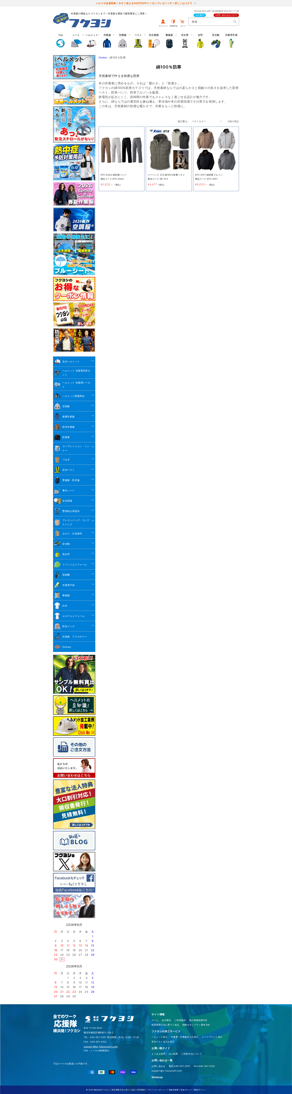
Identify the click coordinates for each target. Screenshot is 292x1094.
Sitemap (157, 1077)
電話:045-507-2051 (179, 1066)
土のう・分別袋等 (72, 533)
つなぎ (66, 459)
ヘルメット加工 (160, 1037)
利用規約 (141, 1090)
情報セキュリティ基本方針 (196, 1024)
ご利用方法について (191, 1053)
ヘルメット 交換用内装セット (76, 372)
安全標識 (67, 500)
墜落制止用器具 (71, 511)
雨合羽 (66, 554)
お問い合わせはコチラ (226, 15)
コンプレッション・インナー (76, 448)
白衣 (64, 605)
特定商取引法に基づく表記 (165, 1024)
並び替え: (183, 121)
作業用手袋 (68, 585)
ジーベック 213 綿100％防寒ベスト (166, 174)
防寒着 (66, 437)
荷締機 (66, 574)
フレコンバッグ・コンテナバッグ (76, 522)
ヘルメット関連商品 (73, 395)
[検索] (235, 21)
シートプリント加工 (212, 1037)
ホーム (155, 1020)
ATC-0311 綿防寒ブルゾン (209, 174)
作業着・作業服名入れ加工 (185, 1037)
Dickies (66, 646)
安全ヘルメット (71, 361)
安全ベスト (68, 469)
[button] (76, 40)
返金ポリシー (186, 1090)
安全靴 (66, 543)
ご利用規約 (180, 1020)
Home (103, 57)
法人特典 (173, 1053)
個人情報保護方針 (198, 1020)
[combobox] (213, 22)
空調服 (66, 406)
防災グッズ (68, 626)
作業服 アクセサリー (74, 636)
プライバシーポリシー (157, 1090)
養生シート (68, 490)
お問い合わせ (158, 1066)
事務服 (66, 595)
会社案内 (199, 15)
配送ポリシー (200, 1090)
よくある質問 (158, 1053)
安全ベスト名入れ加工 (163, 1041)
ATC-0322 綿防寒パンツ (114, 174)
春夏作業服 (68, 416)
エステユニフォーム (73, 616)
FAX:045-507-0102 (204, 1066)
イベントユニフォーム (74, 564)
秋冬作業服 (68, 426)
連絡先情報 (174, 1090)
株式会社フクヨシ (102, 1090)
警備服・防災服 (71, 480)
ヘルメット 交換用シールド (76, 384)
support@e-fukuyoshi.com (167, 1070)
